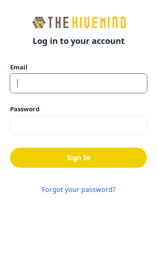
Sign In (78, 157)
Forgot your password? (79, 189)
